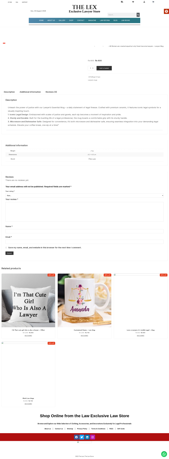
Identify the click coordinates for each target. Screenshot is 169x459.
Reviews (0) (51, 92)
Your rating (10, 191)
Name (9, 226)
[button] (164, 454)
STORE (10, 2)
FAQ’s (111, 429)
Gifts (90, 77)
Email (8, 237)
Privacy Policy (82, 429)
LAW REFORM (105, 20)
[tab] (9, 92)
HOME (41, 20)
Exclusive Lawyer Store (84, 11)
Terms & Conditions (98, 429)
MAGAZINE (92, 20)
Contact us (59, 429)
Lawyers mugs (92, 80)
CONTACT (80, 20)
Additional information (30, 92)
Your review (11, 199)
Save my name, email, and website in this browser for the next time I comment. (44, 247)
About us (47, 429)
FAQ (17, 2)
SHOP (71, 20)
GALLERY (62, 20)
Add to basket (104, 68)
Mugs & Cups (96, 77)
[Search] (138, 15)
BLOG (115, 20)
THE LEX (84, 7)
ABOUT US (51, 20)
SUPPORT (25, 2)
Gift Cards (121, 429)
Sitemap (70, 429)
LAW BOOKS (125, 20)
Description (9, 92)
